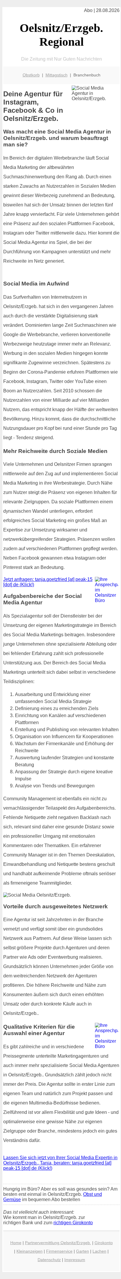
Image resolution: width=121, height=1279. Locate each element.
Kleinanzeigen (29, 1251)
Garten (82, 1251)
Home (15, 1242)
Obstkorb (31, 75)
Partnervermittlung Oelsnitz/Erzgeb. (58, 1242)
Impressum (74, 1259)
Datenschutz (49, 1259)
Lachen (99, 1251)
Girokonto (104, 1242)
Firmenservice (59, 1251)
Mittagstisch (57, 75)
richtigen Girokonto (73, 1222)
